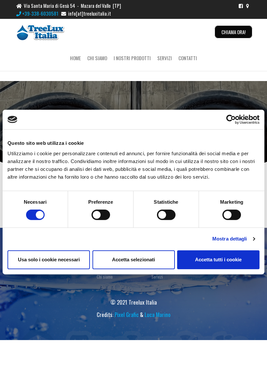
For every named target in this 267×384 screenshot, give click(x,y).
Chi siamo (97, 58)
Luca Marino (158, 314)
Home (75, 58)
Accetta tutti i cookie (218, 259)
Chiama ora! (233, 31)
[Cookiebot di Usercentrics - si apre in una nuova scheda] (231, 119)
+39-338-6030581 (39, 13)
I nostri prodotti (132, 58)
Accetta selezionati (133, 259)
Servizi (164, 58)
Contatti (187, 58)
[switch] (100, 215)
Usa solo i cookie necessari (49, 259)
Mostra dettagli (229, 238)
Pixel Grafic (127, 314)
